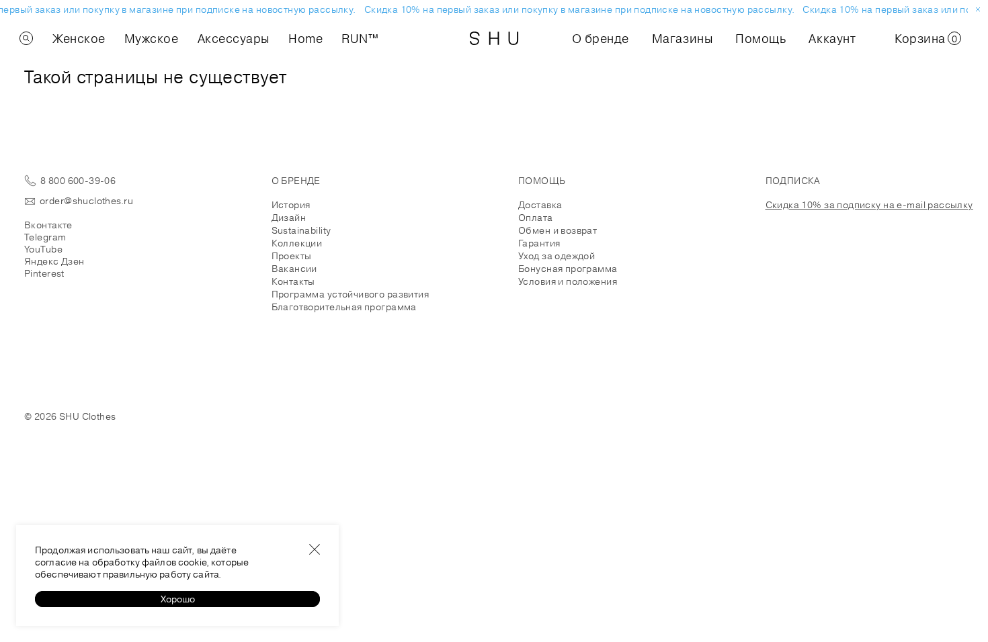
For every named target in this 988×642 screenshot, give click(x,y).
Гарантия (539, 243)
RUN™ (359, 38)
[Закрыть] (314, 549)
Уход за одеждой (556, 256)
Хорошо (178, 599)
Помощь (760, 38)
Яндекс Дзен (54, 261)
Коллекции (297, 243)
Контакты (293, 281)
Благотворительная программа (344, 307)
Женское (79, 38)
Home (305, 38)
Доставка (540, 205)
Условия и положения (567, 281)
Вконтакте (48, 225)
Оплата (535, 218)
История (291, 205)
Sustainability (301, 230)
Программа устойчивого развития (350, 294)
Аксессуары (234, 38)
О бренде (600, 38)
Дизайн (289, 218)
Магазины (682, 38)
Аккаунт (832, 38)
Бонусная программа (568, 269)
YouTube (43, 249)
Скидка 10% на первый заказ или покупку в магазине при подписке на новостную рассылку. (577, 9)
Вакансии (294, 269)
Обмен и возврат (557, 230)
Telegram (45, 237)
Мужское (151, 38)
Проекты (292, 256)
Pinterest (44, 273)
